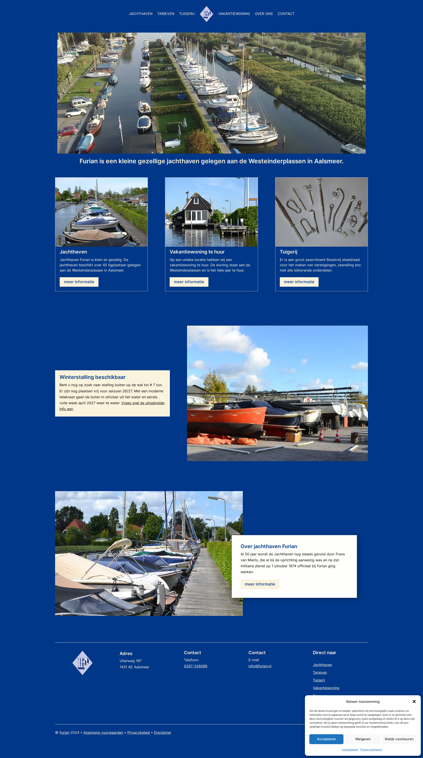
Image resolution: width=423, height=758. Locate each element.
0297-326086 (195, 666)
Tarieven (165, 14)
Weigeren (363, 739)
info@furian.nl (260, 666)
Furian (64, 732)
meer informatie (79, 281)
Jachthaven (140, 14)
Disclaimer (162, 732)
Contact (286, 14)
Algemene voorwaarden (103, 732)
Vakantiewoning (234, 14)
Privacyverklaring (371, 749)
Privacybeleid (138, 732)
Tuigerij (187, 14)
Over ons (264, 14)
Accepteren (326, 739)
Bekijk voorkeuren (399, 739)
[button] (414, 701)
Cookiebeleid (350, 749)
